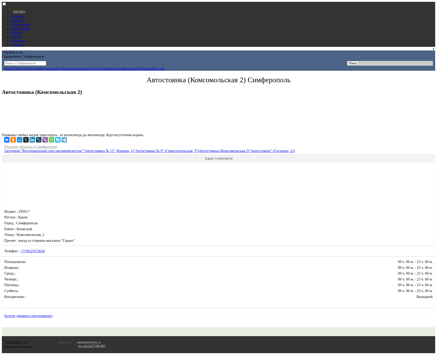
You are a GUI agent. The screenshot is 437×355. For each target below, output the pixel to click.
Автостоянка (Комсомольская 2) (224, 151)
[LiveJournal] (38, 139)
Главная (17, 16)
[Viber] (45, 139)
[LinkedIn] (32, 139)
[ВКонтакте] (7, 139)
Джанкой (148, 68)
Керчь (66, 68)
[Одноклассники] (13, 139)
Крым (8, 68)
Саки (104, 68)
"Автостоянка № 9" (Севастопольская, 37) (166, 151)
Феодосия (115, 68)
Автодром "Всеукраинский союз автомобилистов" (43, 151)
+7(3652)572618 (32, 251)
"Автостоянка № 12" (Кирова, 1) (108, 151)
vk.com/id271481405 (91, 346)
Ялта (58, 68)
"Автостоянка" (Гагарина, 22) (272, 151)
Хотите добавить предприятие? (28, 316)
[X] (26, 139)
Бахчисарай (132, 68)
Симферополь (44, 68)
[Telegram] (64, 139)
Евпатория (79, 68)
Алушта (94, 68)
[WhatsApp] (51, 139)
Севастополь (23, 68)
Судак (160, 68)
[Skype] (58, 139)
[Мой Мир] (19, 139)
